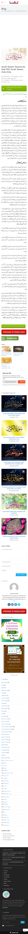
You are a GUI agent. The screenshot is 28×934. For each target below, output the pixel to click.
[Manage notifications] (24, 931)
